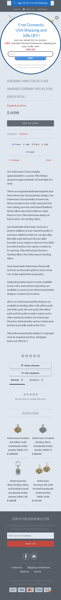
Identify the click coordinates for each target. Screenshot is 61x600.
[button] (57, 18)
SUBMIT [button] (30, 58)
